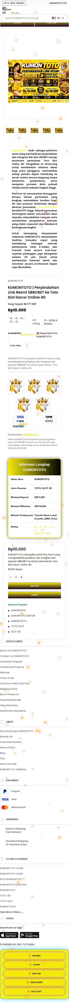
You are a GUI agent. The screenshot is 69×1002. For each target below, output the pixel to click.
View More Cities (10, 912)
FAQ (2, 758)
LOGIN (17, 22)
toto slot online (47, 207)
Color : (15, 345)
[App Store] (9, 936)
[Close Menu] (4, 13)
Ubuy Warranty (9, 705)
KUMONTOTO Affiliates (13, 769)
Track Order (7, 678)
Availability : (14, 335)
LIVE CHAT (36, 992)
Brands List (6, 736)
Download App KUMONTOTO (16, 731)
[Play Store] (29, 936)
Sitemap (5, 672)
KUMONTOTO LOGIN (11, 873)
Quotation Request (11, 661)
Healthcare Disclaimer (13, 710)
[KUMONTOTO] (15, 12)
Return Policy (7, 747)
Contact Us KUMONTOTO (14, 656)
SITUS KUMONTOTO (11, 879)
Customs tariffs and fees (15, 683)
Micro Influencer (9, 694)
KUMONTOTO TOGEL (11, 868)
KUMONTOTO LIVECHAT (13, 884)
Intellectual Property (12, 667)
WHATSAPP (36, 983)
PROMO (36, 954)
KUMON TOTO (8, 906)
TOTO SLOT (6, 901)
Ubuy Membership (10, 699)
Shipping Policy (8, 689)
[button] (58, 41)
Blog (2, 753)
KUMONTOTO (19, 150)
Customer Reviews (11, 742)
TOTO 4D (5, 895)
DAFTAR (51, 22)
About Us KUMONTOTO (13, 650)
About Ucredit (8, 764)
